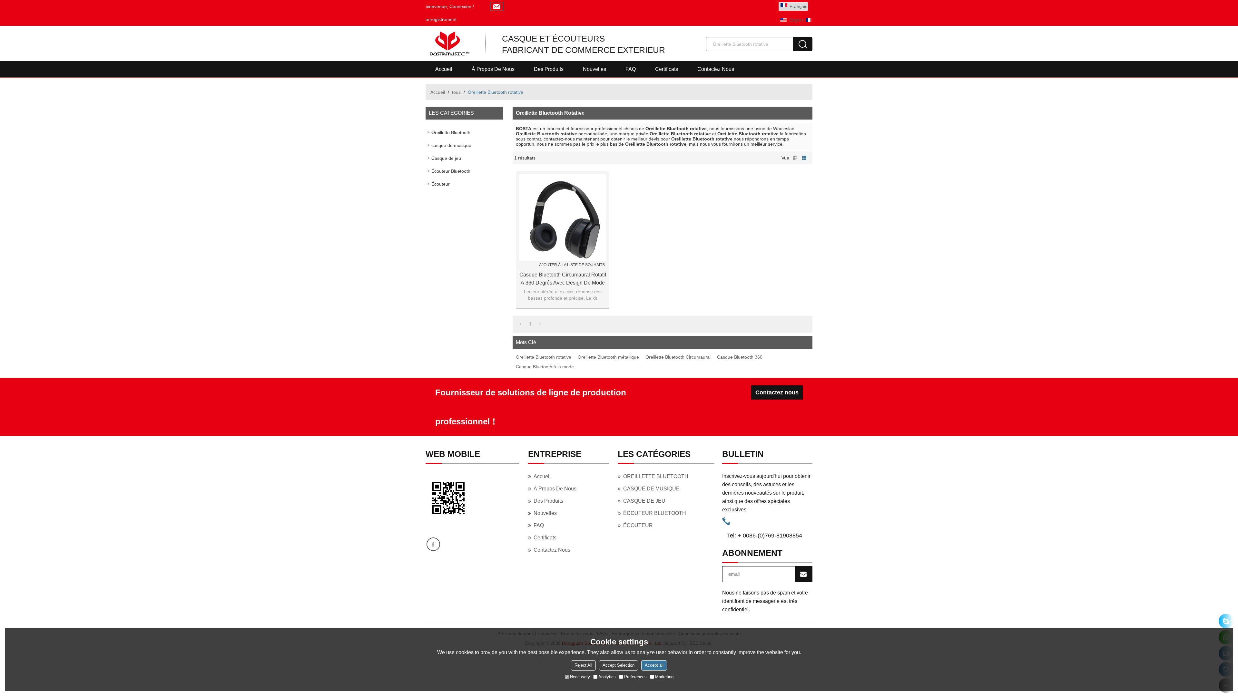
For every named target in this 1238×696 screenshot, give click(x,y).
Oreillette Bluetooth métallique (608, 357)
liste (795, 158)
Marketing (664, 676)
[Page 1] (520, 324)
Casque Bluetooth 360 (739, 357)
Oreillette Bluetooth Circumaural (678, 357)
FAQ (630, 69)
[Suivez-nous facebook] (433, 544)
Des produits (549, 69)
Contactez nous (715, 69)
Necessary (580, 676)
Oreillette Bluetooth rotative (543, 357)
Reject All (583, 665)
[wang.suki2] (1226, 621)
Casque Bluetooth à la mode (545, 366)
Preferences (635, 676)
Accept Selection (618, 665)
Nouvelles (594, 69)
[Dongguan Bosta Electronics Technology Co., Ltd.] (449, 43)
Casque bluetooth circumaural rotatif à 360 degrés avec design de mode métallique (562, 279)
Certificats (666, 69)
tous (456, 92)
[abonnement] (803, 574)
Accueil (443, 69)
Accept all (654, 665)
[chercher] (802, 44)
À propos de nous (493, 69)
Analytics (607, 676)
